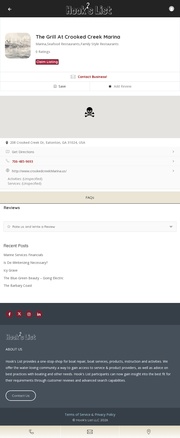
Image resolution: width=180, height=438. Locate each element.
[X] (19, 313)
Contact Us (21, 396)
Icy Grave (11, 270)
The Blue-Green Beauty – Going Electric (34, 278)
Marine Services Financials (23, 255)
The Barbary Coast (18, 285)
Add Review (122, 86)
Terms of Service (77, 414)
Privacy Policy (105, 414)
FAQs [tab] (90, 197)
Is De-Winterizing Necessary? (26, 262)
